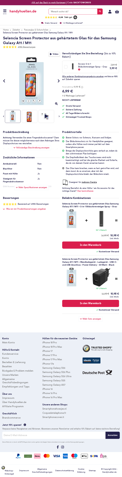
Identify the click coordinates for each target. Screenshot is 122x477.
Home (6, 30)
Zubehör (16, 30)
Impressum (8, 398)
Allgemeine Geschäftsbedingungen (42, 470)
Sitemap (92, 471)
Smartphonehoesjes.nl (54, 408)
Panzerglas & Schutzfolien (36, 30)
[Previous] (5, 81)
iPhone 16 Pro (49, 393)
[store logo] (27, 11)
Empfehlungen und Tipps (15, 386)
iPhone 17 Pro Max (52, 359)
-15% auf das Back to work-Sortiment (48, 2)
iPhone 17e (48, 363)
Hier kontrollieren (85, 191)
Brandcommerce (11, 417)
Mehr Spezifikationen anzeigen (32, 187)
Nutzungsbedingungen (77, 442)
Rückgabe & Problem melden (17, 370)
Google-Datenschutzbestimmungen (54, 442)
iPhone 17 (47, 351)
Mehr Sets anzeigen (92, 319)
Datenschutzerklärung (64, 471)
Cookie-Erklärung (81, 470)
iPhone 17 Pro (49, 355)
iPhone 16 (47, 389)
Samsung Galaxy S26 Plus (56, 372)
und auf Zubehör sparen (90, 78)
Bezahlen (7, 366)
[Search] (100, 12)
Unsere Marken (10, 375)
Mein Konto (109, 11)
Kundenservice (10, 353)
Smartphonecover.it (53, 417)
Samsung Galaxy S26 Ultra (56, 376)
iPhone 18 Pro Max (52, 346)
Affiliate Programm (13, 406)
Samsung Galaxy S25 (53, 380)
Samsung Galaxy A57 (53, 384)
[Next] (57, 81)
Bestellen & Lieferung (13, 362)
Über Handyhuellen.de (14, 402)
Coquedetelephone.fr (54, 413)
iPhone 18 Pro (49, 342)
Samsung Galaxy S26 (53, 367)
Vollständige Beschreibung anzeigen (32, 147)
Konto (5, 358)
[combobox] (76, 12)
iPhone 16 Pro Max (52, 397)
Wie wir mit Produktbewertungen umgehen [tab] (26, 209)
